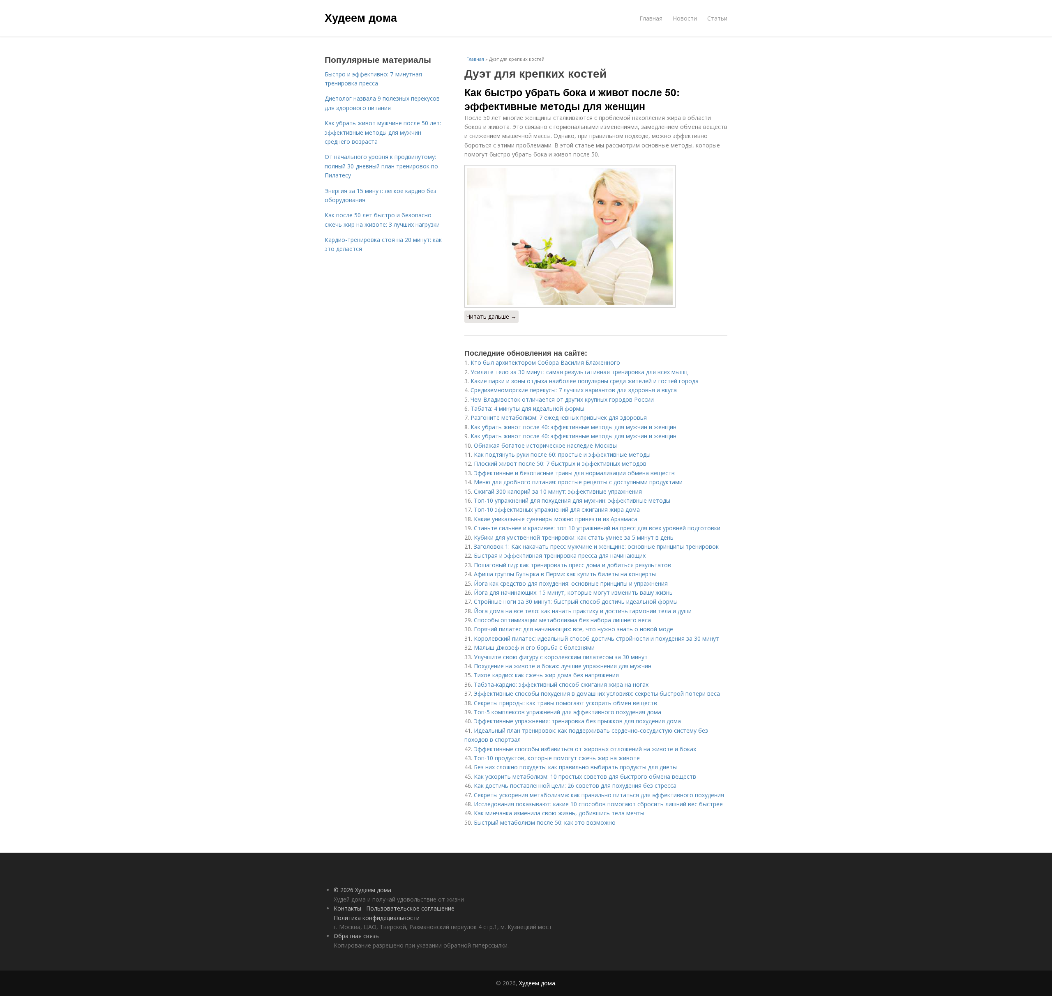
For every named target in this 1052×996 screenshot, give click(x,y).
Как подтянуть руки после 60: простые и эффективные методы (562, 454)
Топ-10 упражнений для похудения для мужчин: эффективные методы (572, 500)
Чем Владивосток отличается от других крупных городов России (562, 399)
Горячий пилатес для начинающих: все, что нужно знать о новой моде (573, 629)
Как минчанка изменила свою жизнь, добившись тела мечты (559, 813)
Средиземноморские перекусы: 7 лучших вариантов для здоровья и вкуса (574, 390)
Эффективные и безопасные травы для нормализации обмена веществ (574, 473)
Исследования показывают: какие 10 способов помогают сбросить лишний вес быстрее (598, 804)
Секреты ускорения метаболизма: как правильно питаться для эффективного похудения (599, 795)
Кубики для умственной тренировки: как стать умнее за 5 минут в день (574, 537)
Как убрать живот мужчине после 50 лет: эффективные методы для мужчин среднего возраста (383, 132)
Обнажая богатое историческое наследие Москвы (545, 445)
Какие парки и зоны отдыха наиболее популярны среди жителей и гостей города (585, 381)
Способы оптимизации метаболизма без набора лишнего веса (562, 620)
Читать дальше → (491, 316)
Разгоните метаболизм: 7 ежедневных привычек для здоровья (559, 417)
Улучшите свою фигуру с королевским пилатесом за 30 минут (561, 657)
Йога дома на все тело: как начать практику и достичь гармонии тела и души (583, 611)
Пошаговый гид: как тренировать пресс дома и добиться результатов (572, 565)
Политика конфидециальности (377, 918)
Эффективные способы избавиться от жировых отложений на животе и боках (585, 749)
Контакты (347, 908)
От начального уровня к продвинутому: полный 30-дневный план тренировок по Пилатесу (381, 166)
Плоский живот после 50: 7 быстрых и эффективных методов (560, 463)
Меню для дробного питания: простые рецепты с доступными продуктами (578, 482)
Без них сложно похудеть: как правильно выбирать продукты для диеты (575, 767)
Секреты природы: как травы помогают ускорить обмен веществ (565, 703)
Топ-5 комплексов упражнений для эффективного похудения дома (567, 712)
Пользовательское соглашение (410, 908)
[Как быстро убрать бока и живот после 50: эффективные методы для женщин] (595, 236)
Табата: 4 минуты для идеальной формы (527, 408)
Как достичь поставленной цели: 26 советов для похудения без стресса (575, 785)
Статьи (717, 18)
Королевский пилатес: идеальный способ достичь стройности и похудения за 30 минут (596, 638)
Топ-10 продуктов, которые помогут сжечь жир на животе (557, 758)
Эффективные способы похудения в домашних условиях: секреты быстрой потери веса (597, 693)
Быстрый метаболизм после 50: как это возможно (545, 822)
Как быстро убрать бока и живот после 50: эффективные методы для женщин (572, 99)
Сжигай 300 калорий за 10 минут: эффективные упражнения (558, 491)
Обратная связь (356, 936)
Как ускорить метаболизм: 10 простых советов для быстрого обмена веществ (585, 776)
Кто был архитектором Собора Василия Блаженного (545, 362)
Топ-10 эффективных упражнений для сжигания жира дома (557, 509)
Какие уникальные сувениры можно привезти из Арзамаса (555, 519)
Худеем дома (361, 17)
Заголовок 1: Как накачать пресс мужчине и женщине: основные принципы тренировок (596, 546)
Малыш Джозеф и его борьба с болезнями (534, 647)
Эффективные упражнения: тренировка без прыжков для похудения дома (577, 721)
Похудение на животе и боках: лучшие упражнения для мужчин (562, 666)
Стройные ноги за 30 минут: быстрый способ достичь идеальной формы (576, 601)
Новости (685, 18)
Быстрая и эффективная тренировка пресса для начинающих (560, 555)
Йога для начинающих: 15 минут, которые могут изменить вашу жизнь (573, 592)
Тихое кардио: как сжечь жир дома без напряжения (546, 675)
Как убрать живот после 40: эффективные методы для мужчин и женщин (573, 427)
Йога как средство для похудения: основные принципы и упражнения (571, 583)
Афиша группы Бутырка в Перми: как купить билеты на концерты (565, 574)
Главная (650, 18)
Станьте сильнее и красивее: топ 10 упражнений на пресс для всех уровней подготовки (597, 528)
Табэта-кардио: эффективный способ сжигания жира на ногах (561, 684)
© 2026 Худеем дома (362, 890)
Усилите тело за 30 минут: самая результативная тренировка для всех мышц (579, 372)
